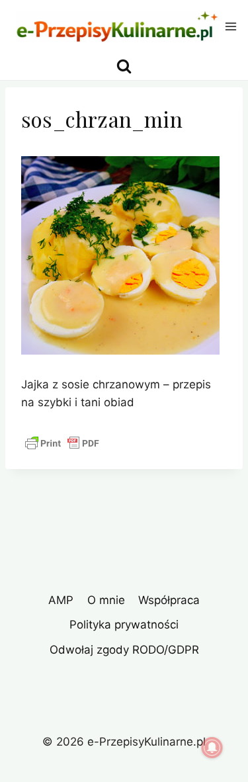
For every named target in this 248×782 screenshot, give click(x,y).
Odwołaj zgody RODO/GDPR (124, 649)
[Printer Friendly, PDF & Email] (62, 443)
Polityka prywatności (124, 624)
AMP (60, 600)
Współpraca (169, 600)
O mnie (106, 600)
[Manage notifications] (212, 747)
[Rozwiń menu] (231, 26)
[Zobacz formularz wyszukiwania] (124, 66)
